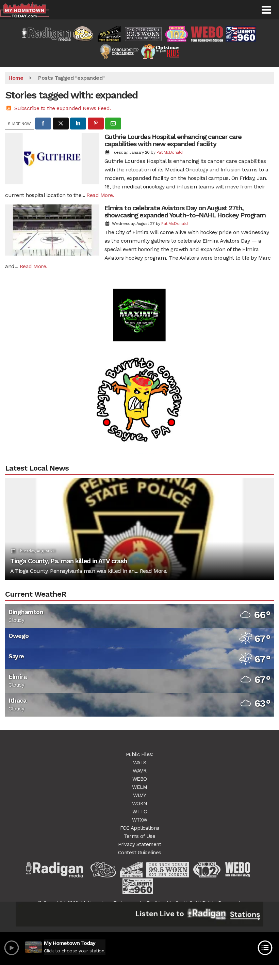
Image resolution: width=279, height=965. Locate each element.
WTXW (139, 820)
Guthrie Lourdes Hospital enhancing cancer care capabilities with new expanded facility (173, 140)
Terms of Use (139, 836)
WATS (139, 763)
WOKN (139, 803)
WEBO (139, 779)
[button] (266, 9)
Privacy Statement (139, 844)
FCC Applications (139, 828)
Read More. (100, 195)
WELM (139, 787)
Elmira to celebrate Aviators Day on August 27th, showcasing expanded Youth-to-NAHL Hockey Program (185, 211)
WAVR (139, 771)
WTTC (139, 812)
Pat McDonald (170, 152)
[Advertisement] (139, 301)
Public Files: (139, 754)
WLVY (139, 795)
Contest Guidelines (139, 852)
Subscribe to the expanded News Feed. (62, 108)
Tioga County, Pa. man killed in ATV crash (68, 561)
